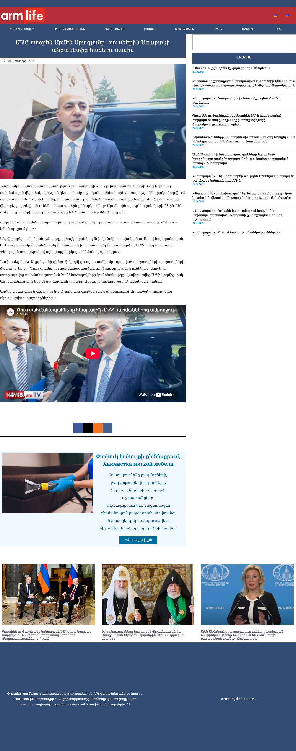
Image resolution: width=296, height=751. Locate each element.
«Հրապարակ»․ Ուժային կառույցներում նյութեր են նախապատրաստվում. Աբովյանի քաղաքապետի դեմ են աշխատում (237, 215)
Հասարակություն (22, 29)
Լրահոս (244, 57)
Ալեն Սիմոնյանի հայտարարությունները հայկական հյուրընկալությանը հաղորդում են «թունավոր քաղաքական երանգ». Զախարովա (240, 159)
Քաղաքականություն (70, 29)
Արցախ (218, 29)
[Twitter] (255, 3)
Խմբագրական (184, 29)
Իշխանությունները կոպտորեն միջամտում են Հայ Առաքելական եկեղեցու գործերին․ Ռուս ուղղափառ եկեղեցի (143, 635)
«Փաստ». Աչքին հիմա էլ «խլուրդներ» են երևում (231, 68)
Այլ (279, 29)
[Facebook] (249, 3)
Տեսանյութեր (114, 29)
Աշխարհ (247, 29)
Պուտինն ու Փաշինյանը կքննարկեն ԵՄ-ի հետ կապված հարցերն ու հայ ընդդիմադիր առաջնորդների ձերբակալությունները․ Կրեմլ (237, 120)
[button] (293, 3)
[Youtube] (262, 3)
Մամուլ (149, 29)
